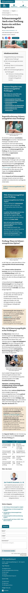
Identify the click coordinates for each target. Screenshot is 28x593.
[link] (23, 6)
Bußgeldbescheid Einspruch (9, 575)
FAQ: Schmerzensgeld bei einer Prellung (14, 62)
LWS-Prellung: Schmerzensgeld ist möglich (13, 507)
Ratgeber (14, 11)
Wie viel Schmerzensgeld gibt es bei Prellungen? (14, 71)
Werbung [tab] (5, 526)
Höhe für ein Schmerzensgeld (11, 414)
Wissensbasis (6, 11)
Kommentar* (5, 540)
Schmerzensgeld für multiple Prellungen (14, 100)
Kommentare (15, 38)
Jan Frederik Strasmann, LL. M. (10, 30)
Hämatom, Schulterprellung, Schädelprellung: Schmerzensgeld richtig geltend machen (15, 77)
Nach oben (24, 555)
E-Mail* (3, 536)
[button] (3, 38)
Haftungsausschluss (7, 585)
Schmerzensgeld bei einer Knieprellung (14, 107)
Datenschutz (6, 581)
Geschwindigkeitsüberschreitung (10, 570)
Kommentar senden (9, 551)
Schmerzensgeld (6, 12)
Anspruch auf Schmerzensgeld (11, 233)
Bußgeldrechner (7, 568)
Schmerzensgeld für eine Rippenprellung (14, 105)
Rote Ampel (5, 572)
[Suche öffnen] (23, 1)
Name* (3, 531)
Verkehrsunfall (7, 317)
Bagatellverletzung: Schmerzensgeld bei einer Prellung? (14, 58)
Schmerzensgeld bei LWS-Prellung (13, 99)
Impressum (5, 583)
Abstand (5, 574)
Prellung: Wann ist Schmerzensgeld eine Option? (14, 66)
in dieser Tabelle (14, 219)
